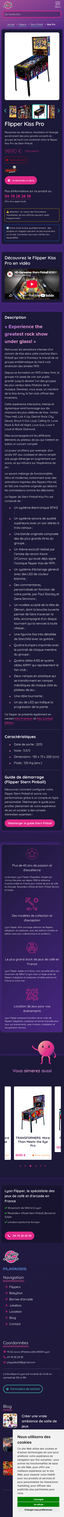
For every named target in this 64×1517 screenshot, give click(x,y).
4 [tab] (36, 1166)
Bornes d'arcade (21, 1299)
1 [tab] (20, 1166)
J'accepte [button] (38, 1499)
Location (15, 1311)
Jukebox (15, 1305)
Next (58, 110)
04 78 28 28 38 (18, 196)
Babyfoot (16, 1293)
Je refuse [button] (38, 1504)
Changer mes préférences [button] (38, 1509)
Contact (15, 1324)
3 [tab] (30, 1166)
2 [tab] (25, 1166)
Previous (5, 110)
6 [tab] (45, 1166)
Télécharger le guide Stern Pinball (29, 823)
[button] (58, 5)
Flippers (15, 1287)
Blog (12, 1318)
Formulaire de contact (25, 1389)
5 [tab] (40, 1166)
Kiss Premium (24, 718)
